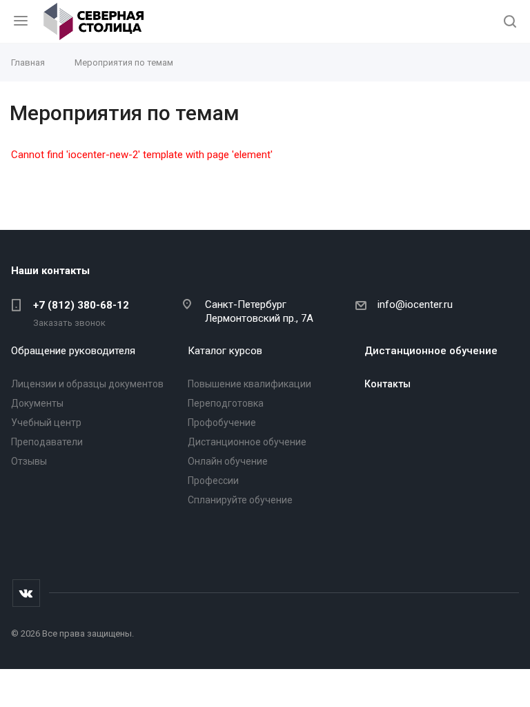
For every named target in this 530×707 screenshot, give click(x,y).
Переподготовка (226, 403)
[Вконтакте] (26, 593)
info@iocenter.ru (415, 304)
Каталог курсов (225, 351)
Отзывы (29, 461)
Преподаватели (47, 441)
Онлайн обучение (228, 461)
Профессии (213, 480)
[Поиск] (510, 22)
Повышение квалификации (249, 383)
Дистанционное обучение (247, 441)
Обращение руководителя (73, 351)
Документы (37, 403)
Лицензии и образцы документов (87, 383)
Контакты (387, 383)
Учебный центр (46, 422)
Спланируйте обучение (240, 499)
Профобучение (222, 422)
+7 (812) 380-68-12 (81, 305)
